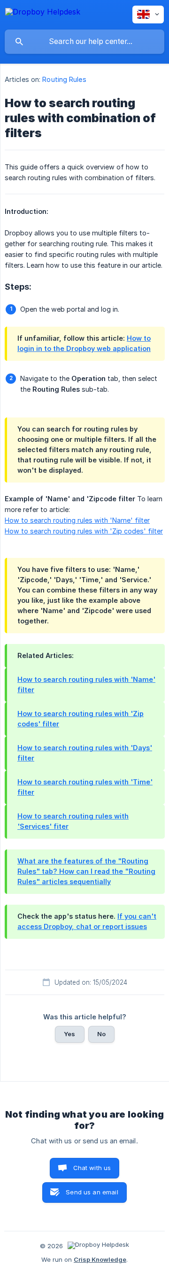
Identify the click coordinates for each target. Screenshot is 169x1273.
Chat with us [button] (92, 1167)
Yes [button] (69, 1034)
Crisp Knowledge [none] (100, 1259)
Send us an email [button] (92, 1192)
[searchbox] (84, 41)
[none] (42, 13)
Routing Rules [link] (64, 79)
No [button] (101, 1034)
